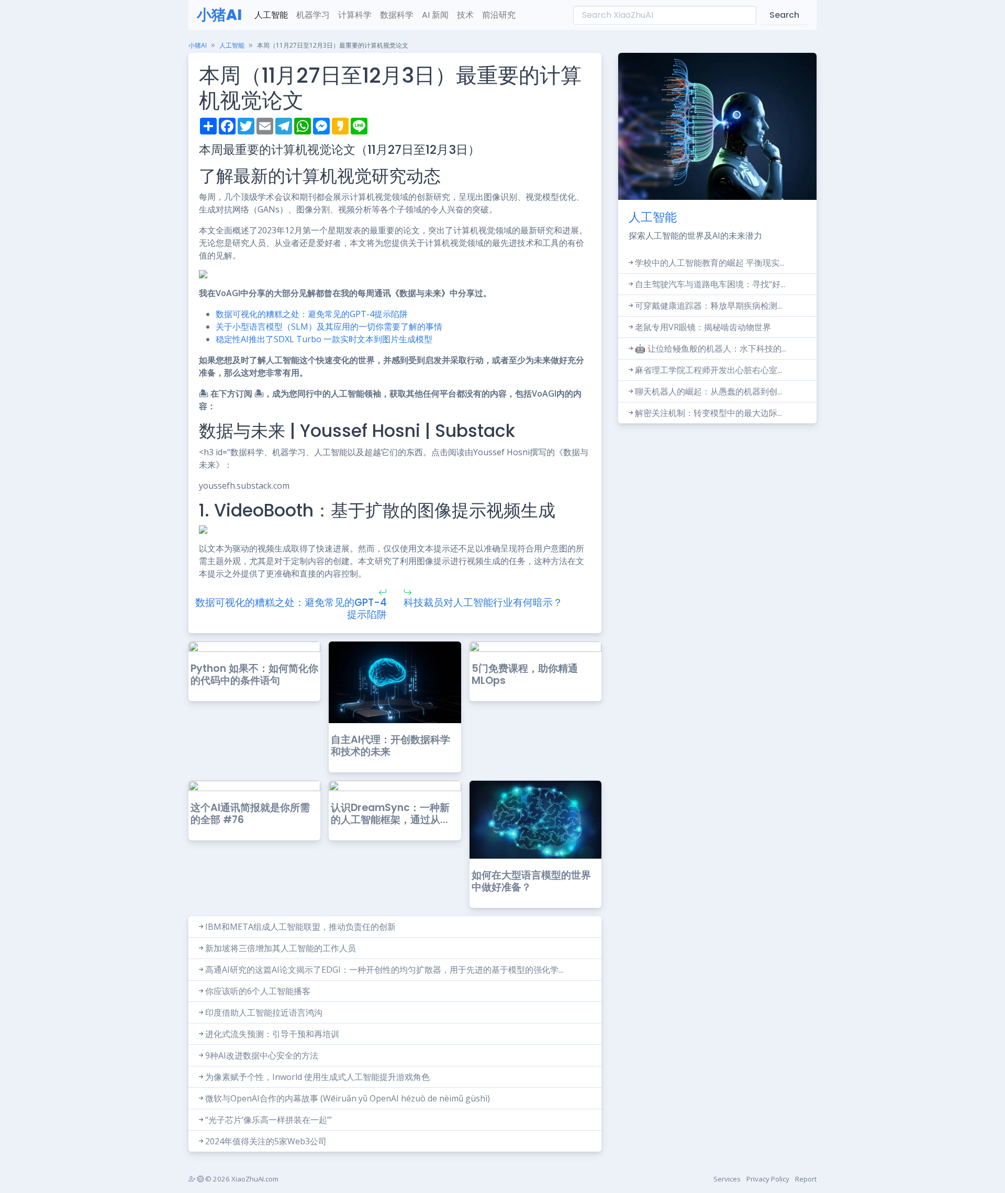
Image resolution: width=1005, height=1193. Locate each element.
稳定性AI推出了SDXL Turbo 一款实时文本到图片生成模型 (324, 339)
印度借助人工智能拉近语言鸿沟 (263, 1012)
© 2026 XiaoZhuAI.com (241, 1179)
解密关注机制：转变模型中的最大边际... (708, 413)
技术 (465, 15)
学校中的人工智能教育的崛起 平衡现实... (709, 262)
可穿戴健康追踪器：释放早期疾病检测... (708, 305)
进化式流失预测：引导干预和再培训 (272, 1034)
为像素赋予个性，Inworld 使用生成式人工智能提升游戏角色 (317, 1077)
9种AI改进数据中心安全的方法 (261, 1055)
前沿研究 (499, 15)
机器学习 (313, 15)
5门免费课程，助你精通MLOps (525, 674)
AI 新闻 (435, 15)
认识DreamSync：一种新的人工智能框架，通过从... (390, 814)
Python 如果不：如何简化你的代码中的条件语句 (254, 674)
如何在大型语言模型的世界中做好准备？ (531, 881)
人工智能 (271, 15)
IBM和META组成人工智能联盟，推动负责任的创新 (300, 926)
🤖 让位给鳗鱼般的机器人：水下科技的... (710, 348)
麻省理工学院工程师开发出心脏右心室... (708, 370)
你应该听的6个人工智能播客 (257, 991)
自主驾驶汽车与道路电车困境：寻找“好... (710, 284)
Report (806, 1179)
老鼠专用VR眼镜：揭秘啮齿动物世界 (703, 327)
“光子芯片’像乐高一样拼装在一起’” (268, 1120)
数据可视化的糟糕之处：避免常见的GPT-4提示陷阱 (312, 314)
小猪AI (219, 15)
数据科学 (397, 15)
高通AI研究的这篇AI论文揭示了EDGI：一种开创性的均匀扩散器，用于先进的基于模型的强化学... (384, 969)
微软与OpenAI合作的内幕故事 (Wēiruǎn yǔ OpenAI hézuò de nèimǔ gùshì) (347, 1098)
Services (727, 1179)
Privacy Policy (767, 1179)
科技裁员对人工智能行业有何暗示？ (483, 602)
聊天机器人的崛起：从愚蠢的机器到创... (708, 391)
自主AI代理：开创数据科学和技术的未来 (390, 746)
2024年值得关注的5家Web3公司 (266, 1141)
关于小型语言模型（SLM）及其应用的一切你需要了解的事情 (329, 326)
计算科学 (355, 15)
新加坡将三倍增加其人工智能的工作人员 (280, 948)
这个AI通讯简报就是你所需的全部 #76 (250, 814)
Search (784, 15)
